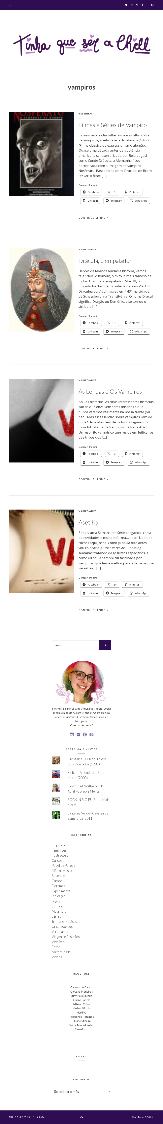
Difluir (150, 1117)
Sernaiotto (81, 1029)
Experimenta (61, 891)
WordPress (138, 1117)
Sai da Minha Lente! (81, 1025)
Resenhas (86, 113)
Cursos (57, 860)
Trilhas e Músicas (64, 921)
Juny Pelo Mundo (81, 995)
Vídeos (57, 957)
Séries (56, 916)
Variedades (88, 249)
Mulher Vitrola (81, 1008)
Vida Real (58, 942)
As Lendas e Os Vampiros (110, 391)
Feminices (59, 850)
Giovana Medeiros (81, 991)
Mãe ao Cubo (81, 1004)
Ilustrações (60, 855)
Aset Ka (88, 522)
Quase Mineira (82, 1020)
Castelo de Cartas (81, 987)
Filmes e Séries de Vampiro (113, 124)
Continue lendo (92, 217)
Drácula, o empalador (105, 260)
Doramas (58, 886)
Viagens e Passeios (66, 937)
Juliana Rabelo (81, 1000)
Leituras (58, 906)
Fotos (56, 947)
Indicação (59, 896)
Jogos (56, 901)
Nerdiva (81, 1012)
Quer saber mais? (81, 725)
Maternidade (61, 952)
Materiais (59, 911)
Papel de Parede (63, 865)
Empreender (61, 845)
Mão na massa (62, 871)
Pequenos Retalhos (81, 1016)
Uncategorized (63, 926)
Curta (81, 1056)
